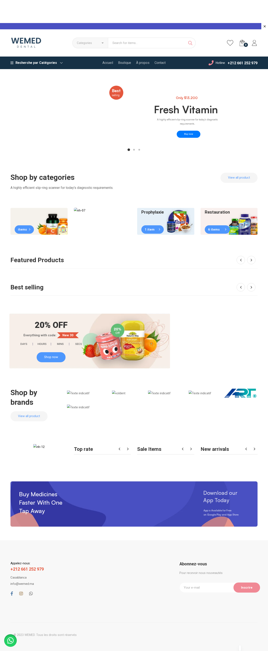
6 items (214, 229)
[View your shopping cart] (242, 43)
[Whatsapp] (31, 593)
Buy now (188, 134)
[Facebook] (12, 593)
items (22, 229)
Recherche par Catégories (36, 63)
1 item (150, 229)
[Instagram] (21, 593)
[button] (239, 178)
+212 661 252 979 (243, 63)
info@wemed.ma (22, 584)
